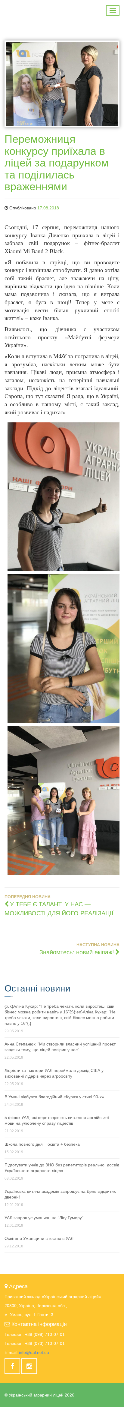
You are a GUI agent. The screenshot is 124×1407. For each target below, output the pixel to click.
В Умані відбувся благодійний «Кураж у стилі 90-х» (54, 1096)
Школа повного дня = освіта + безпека (42, 1144)
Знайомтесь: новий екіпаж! (76, 952)
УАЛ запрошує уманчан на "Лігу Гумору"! (45, 1217)
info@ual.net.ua (34, 1352)
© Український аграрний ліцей (39, 1395)
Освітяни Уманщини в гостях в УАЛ (39, 1238)
